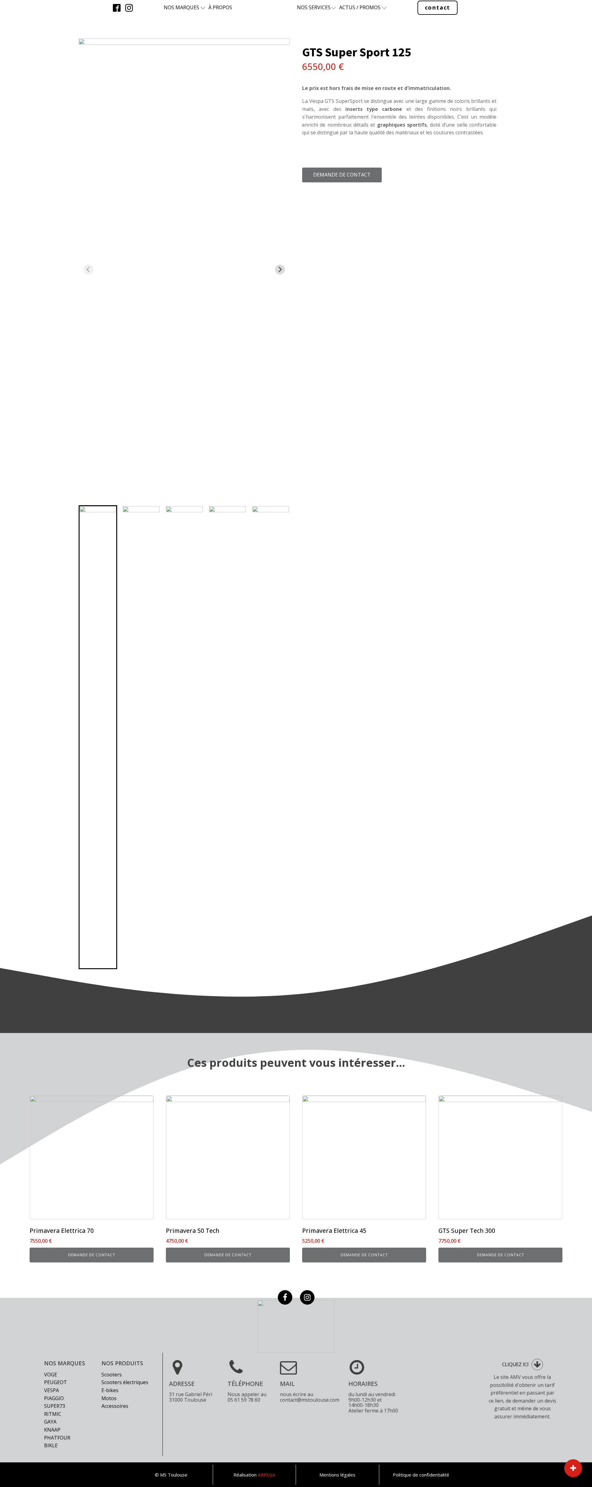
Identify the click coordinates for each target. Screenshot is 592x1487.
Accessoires (114, 1406)
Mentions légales (337, 1475)
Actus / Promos (359, 7)
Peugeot (55, 1382)
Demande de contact (342, 174)
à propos (220, 7)
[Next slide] (280, 269)
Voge (50, 1374)
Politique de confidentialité (421, 1475)
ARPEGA (266, 1475)
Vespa (51, 1390)
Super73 (54, 1406)
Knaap (52, 1429)
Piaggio (54, 1398)
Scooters (111, 1374)
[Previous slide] (88, 269)
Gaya (50, 1421)
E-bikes (109, 1390)
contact (437, 7)
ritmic (52, 1414)
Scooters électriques (124, 1382)
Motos (109, 1398)
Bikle (51, 1445)
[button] (98, 737)
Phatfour (57, 1437)
